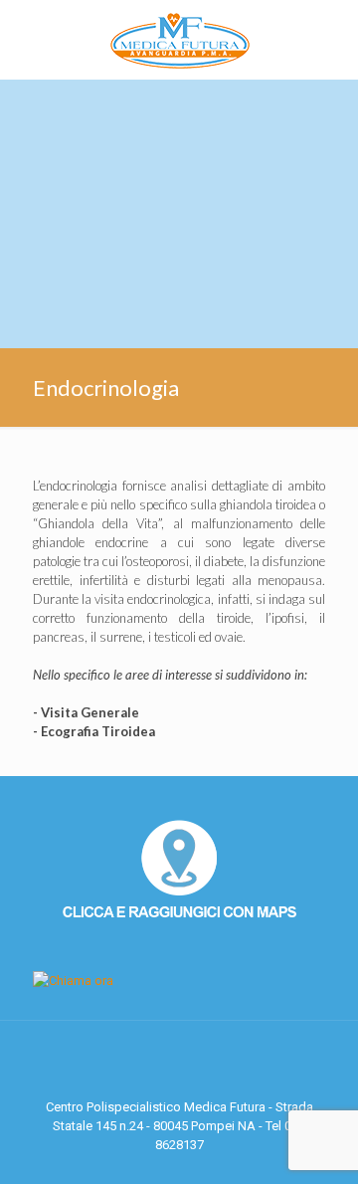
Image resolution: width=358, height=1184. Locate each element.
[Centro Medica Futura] (179, 40)
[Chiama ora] (73, 980)
